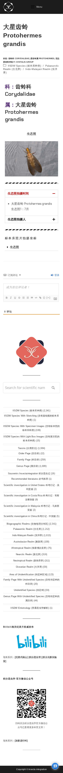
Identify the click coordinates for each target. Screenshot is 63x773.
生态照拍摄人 (17, 219)
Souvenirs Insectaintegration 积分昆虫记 (29, 473)
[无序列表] (27, 298)
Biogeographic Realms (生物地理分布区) (27, 524)
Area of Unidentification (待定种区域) (28, 574)
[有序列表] (23, 298)
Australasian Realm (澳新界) (28, 541)
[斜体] (11, 298)
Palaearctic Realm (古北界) (27, 529)
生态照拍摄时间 (18, 193)
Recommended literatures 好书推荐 (29, 479)
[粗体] (6, 298)
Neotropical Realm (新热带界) (28, 560)
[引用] (32, 298)
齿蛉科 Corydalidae (18, 58)
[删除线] (19, 298)
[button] (31, 193)
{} (44, 297)
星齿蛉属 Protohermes (42, 58)
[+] (48, 297)
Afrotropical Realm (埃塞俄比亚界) (29, 548)
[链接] (40, 298)
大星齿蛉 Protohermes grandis (21, 112)
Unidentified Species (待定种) (29, 590)
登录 (56, 275)
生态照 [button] (31, 134)
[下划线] (15, 298)
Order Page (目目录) (29, 453)
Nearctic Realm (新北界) (28, 554)
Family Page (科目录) (28, 459)
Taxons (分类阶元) (27, 448)
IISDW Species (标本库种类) (24, 65)
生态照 (14, 247)
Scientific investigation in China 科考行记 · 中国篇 (30, 516)
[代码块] (36, 298)
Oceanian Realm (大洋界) (29, 567)
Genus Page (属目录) (27, 466)
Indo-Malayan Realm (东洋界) (27, 535)
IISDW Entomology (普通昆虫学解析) (29, 608)
